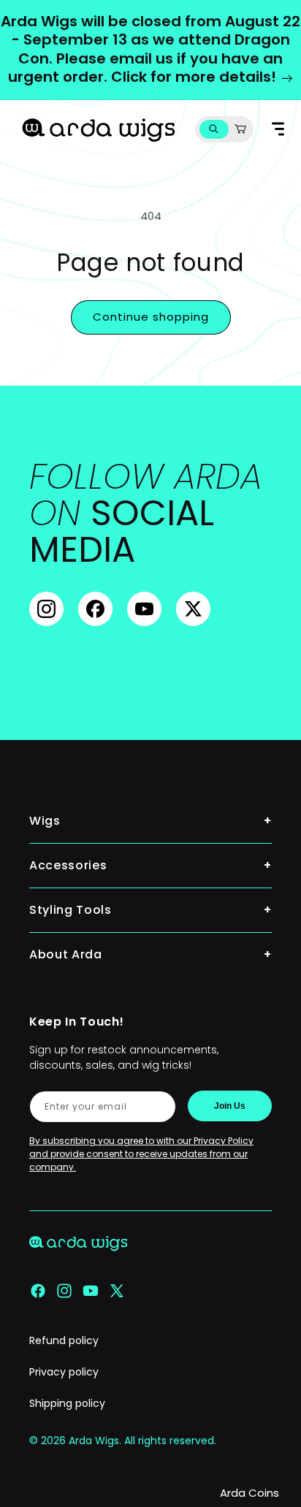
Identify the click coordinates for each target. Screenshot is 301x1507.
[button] (213, 129)
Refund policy (64, 1340)
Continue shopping (151, 316)
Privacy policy (64, 1372)
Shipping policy (67, 1403)
